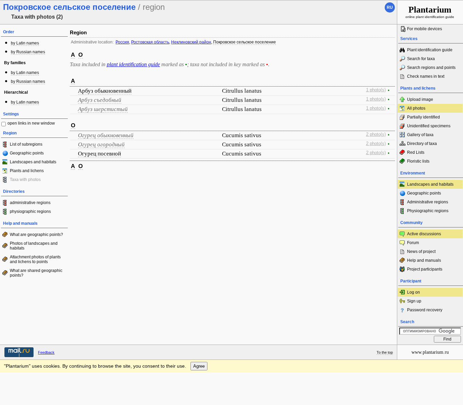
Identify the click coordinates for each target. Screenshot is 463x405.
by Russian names (28, 52)
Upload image (420, 99)
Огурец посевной (99, 153)
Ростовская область (150, 42)
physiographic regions (30, 211)
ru (390, 7)
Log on (413, 292)
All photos (416, 108)
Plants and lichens (27, 170)
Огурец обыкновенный (106, 135)
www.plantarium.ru (430, 352)
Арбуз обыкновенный (105, 91)
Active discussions (424, 234)
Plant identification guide (429, 50)
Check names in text (425, 76)
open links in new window (31, 123)
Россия (122, 42)
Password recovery (424, 310)
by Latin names (25, 43)
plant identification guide (133, 64)
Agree (199, 366)
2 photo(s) (376, 134)
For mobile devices (424, 28)
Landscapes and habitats (33, 162)
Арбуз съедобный (99, 100)
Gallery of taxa (420, 134)
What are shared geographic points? (36, 273)
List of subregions (26, 144)
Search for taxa (421, 58)
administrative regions (30, 202)
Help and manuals (424, 260)
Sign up (414, 301)
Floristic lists (418, 161)
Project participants (424, 269)
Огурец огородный (101, 144)
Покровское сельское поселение (244, 42)
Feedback (46, 352)
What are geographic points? (36, 234)
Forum (413, 242)
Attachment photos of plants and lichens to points (35, 259)
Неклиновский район (191, 42)
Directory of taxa (422, 143)
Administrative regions (427, 202)
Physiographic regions (427, 210)
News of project (421, 251)
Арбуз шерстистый (103, 109)
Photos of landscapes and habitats (34, 246)
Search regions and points (431, 67)
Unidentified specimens (428, 126)
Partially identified (423, 117)
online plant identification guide (429, 12)
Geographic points (27, 153)
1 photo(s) (376, 90)
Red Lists (415, 152)
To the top (385, 352)
